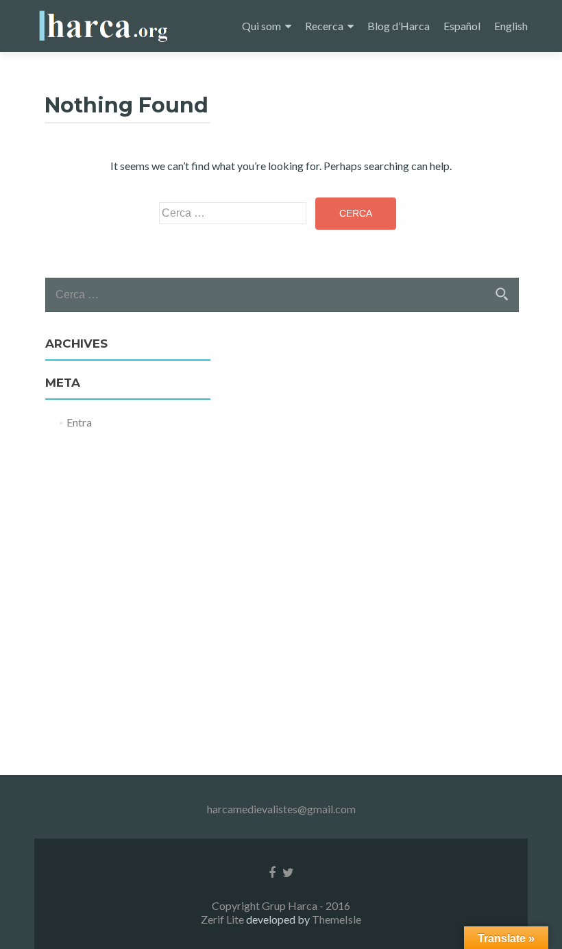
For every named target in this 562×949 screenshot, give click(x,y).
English (511, 25)
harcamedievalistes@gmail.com (281, 808)
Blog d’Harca (398, 25)
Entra (79, 422)
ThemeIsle (336, 919)
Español (461, 25)
